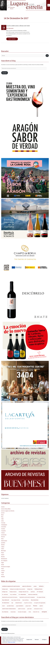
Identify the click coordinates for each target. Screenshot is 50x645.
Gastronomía (10, 28)
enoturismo (3, 534)
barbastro (41, 586)
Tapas (2, 562)
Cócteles (3, 528)
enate (3, 605)
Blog (7, 28)
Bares (2, 514)
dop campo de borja (15, 600)
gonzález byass (10, 605)
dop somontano (34, 600)
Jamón (2, 546)
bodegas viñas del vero (23, 591)
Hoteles (3, 544)
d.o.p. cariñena (13, 594)
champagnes (4, 524)
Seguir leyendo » (12, 38)
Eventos (3, 536)
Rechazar (37, 639)
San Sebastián (5, 611)
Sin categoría (4, 560)
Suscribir (4, 72)
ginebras (3, 542)
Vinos (2, 574)
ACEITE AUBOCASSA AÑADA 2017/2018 (18, 26)
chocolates (3, 526)
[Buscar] (47, 55)
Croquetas (3, 530)
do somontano (5, 602)
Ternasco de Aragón (5, 566)
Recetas (3, 556)
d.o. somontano (22, 594)
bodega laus (29, 589)
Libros (2, 548)
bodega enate (5, 589)
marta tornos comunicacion (9, 608)
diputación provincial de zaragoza (27, 597)
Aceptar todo (29, 639)
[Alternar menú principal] (48, 5)
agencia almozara (26, 586)
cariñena (33, 591)
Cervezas (3, 522)
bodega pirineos (38, 589)
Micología (3, 550)
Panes (2, 552)
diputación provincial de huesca (9, 597)
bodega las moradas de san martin (17, 589)
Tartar (2, 564)
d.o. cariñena (5, 594)
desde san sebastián (32, 594)
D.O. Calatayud (40, 591)
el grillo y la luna (28, 602)
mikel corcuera (21, 608)
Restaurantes (4, 558)
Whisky (3, 576)
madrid (41, 605)
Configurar (44, 639)
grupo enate (28, 605)
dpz (12, 602)
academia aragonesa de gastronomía (11, 586)
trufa (30, 611)
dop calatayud (5, 600)
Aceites (3, 506)
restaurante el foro (38, 608)
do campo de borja (41, 597)
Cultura (3, 532)
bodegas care (5, 591)
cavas (2, 520)
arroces (2, 512)
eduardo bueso (18, 602)
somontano (13, 611)
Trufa (2, 568)
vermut (3, 570)
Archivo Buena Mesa (5, 508)
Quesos (2, 554)
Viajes (2, 572)
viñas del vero (36, 611)
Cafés (2, 518)
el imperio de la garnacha (39, 602)
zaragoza (44, 611)
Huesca (35, 605)
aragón (35, 586)
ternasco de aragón (22, 611)
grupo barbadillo (19, 605)
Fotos (2, 538)
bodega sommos (13, 591)
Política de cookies (11, 642)
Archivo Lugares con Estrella (7, 510)
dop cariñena (25, 600)
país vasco (29, 608)
